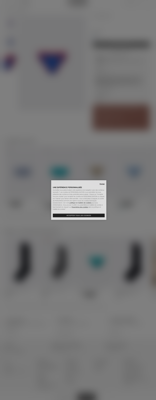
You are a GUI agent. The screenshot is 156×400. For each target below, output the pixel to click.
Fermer (102, 184)
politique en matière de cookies (81, 203)
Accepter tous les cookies (79, 215)
